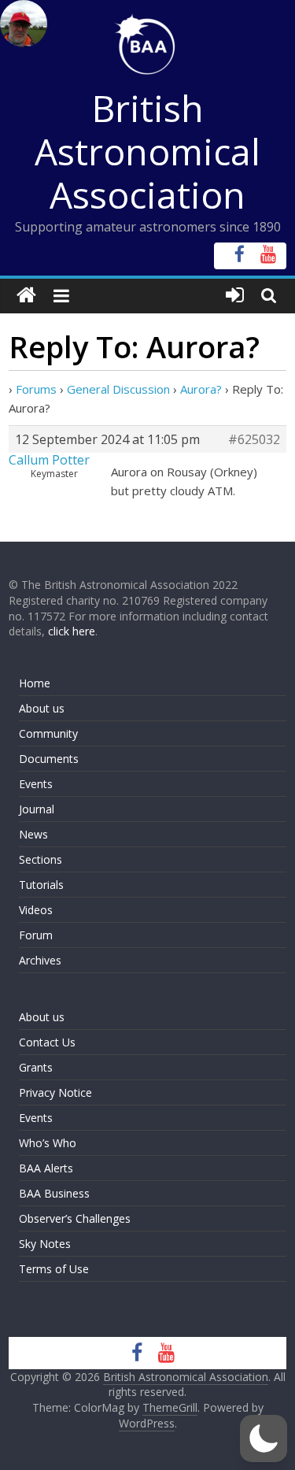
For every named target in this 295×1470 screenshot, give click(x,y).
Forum (36, 935)
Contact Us (47, 1042)
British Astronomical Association (147, 151)
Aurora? (201, 389)
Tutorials (41, 884)
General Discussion (118, 389)
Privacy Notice (55, 1092)
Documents (49, 758)
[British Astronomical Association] (26, 296)
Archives (40, 960)
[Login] (235, 296)
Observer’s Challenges (75, 1218)
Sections (40, 859)
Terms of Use (54, 1268)
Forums (36, 389)
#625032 (254, 439)
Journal (36, 809)
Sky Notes (45, 1243)
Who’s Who (47, 1142)
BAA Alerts (46, 1168)
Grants (36, 1067)
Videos (36, 909)
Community (48, 733)
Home (34, 683)
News (33, 834)
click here (71, 631)
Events (36, 783)
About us (42, 708)
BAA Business (54, 1193)
